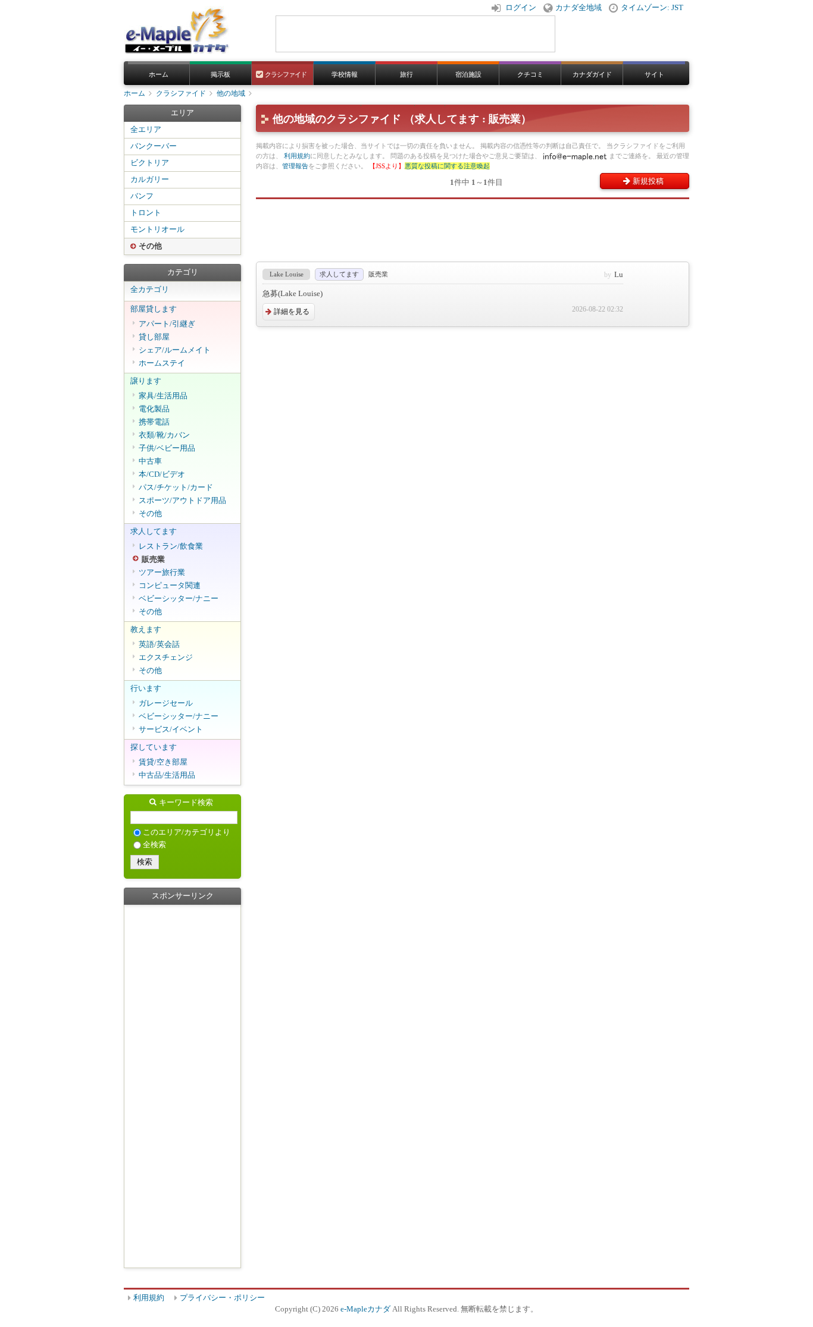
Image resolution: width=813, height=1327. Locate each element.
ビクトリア (149, 163)
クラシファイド (285, 74)
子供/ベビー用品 (167, 448)
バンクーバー (153, 146)
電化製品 (154, 409)
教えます (145, 629)
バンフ (142, 196)
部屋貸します (153, 309)
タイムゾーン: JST (652, 8)
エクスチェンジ (166, 657)
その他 (150, 246)
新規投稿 (648, 181)
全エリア (145, 129)
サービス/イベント (171, 729)
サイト (654, 74)
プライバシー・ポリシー (222, 1298)
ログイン (520, 8)
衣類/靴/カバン (164, 435)
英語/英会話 (159, 644)
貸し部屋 (154, 337)
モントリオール (157, 229)
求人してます (153, 531)
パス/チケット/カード (176, 487)
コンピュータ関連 (170, 585)
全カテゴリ (149, 289)
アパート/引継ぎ (167, 324)
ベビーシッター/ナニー (178, 599)
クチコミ (530, 74)
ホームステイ (162, 363)
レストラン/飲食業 (171, 546)
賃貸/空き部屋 (163, 762)
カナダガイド (592, 74)
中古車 (150, 461)
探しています (153, 747)
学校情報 (345, 74)
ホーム (158, 74)
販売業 (153, 559)
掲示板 (220, 74)
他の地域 (231, 93)
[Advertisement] (472, 226)
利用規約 (297, 155)
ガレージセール (166, 703)
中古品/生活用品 (167, 775)
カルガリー (149, 179)
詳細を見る (291, 311)
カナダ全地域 (578, 8)
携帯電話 (154, 422)
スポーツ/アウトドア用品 (182, 500)
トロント (145, 213)
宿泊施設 (468, 74)
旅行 (406, 74)
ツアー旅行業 (162, 572)
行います (145, 688)
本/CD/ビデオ (162, 474)
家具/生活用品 (163, 396)
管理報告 (295, 165)
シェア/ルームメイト (175, 350)
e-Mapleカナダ (365, 1309)
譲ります (145, 381)
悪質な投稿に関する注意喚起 (447, 165)
